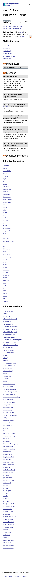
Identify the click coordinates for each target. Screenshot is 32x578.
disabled (5, 192)
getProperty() (7, 483)
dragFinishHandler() (9, 449)
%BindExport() (7, 316)
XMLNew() (6, 438)
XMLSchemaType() (8, 446)
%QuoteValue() (7, 410)
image (5, 225)
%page (5, 173)
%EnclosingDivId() (8, 353)
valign (5, 293)
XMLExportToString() (9, 436)
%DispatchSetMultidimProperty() (12, 340)
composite (6, 186)
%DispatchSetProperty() (10, 342)
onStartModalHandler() (10, 517)
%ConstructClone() (8, 324)
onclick (5, 259)
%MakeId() (6, 379)
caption (5, 184)
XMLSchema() (7, 441)
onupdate (6, 275)
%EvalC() (5, 358)
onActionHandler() (8, 53)
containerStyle (7, 189)
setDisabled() (7, 59)
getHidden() (6, 475)
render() (5, 530)
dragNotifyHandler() (9, 454)
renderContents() (8, 532)
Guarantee (16, 576)
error (4, 205)
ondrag (5, 262)
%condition (6, 166)
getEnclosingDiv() (8, 472)
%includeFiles (7, 171)
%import (5, 168)
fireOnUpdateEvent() (9, 470)
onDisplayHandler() (8, 504)
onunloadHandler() (8, 522)
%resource (6, 176)
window (5, 301)
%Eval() (5, 355)
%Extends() (6, 360)
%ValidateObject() (8, 425)
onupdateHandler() (8, 524)
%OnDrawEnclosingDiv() (10, 394)
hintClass (5, 218)
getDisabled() (7, 51)
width (4, 298)
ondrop (5, 264)
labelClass (6, 238)
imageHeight (7, 228)
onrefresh (6, 270)
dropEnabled (6, 197)
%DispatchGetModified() (10, 329)
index (4, 233)
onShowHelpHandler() (9, 56)
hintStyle (5, 220)
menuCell (22, 36)
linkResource (6, 249)
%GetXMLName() (8, 371)
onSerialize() (6, 514)
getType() (6, 488)
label (4, 236)
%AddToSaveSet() (8, 311)
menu (21, 32)
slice (4, 283)
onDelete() (6, 501)
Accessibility (24, 576)
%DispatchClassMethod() (10, 326)
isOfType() (6, 493)
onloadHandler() (8, 519)
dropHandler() (7, 459)
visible (5, 296)
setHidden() (6, 537)
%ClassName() (7, 321)
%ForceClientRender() (9, 363)
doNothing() (6, 48)
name (4, 251)
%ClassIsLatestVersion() (10, 319)
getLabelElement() (8, 480)
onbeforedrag (7, 257)
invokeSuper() (7, 490)
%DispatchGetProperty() (10, 332)
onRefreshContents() (9, 511)
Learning (27, 4)
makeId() (5, 496)
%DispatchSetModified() (10, 337)
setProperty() (7, 543)
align (4, 179)
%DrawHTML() (7, 46)
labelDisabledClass (8, 241)
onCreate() (6, 498)
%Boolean (6, 106)
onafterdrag (6, 254)
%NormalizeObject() (9, 384)
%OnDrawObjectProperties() (11, 397)
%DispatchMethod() (9, 334)
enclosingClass (7, 199)
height (5, 207)
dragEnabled (6, 194)
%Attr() (5, 313)
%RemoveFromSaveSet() (10, 415)
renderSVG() (6, 535)
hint (4, 215)
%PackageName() (8, 407)
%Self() (5, 418)
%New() (5, 381)
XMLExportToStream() (9, 433)
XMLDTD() (6, 428)
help (4, 210)
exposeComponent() (9, 464)
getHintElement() (8, 477)
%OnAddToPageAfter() (9, 389)
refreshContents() (8, 527)
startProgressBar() (8, 545)
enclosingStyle (7, 202)
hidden (5, 212)
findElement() (7, 467)
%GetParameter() (8, 368)
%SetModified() (7, 423)
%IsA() (5, 373)
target (4, 285)
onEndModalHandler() (9, 506)
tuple (4, 290)
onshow (5, 272)
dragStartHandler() (8, 457)
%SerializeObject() (8, 420)
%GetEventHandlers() (9, 366)
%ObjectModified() (8, 386)
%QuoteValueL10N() (9, 412)
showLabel (6, 280)
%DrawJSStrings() (8, 347)
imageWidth (6, 231)
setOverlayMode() (8, 540)
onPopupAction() (8, 509)
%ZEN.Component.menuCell (12, 29)
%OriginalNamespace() (9, 405)
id (3, 223)
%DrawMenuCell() (8, 350)
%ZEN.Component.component (12, 27)
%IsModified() (7, 376)
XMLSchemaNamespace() (10, 444)
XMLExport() (6, 431)
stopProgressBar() (8, 548)
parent (5, 277)
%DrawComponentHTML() (10, 345)
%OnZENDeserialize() (9, 402)
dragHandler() (7, 451)
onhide (5, 267)
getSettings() (6, 485)
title (4, 288)
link (4, 246)
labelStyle (6, 244)
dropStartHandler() (8, 462)
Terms (10, 576)
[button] (4, 63)
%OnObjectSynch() (8, 399)
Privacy (6, 576)
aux (4, 181)
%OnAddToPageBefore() (10, 392)
